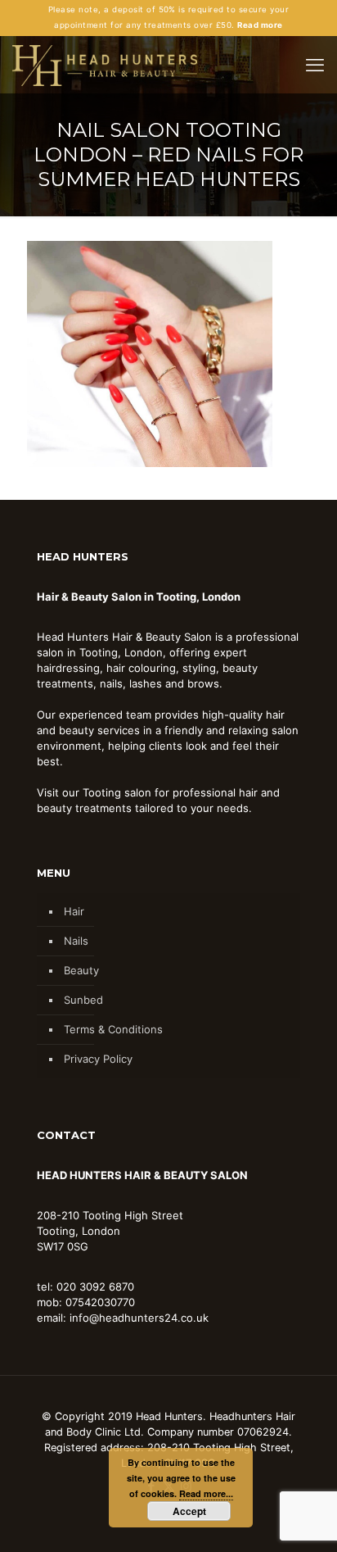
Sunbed (83, 999)
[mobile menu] (315, 65)
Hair (74, 911)
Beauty (81, 970)
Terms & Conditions (113, 1029)
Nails (76, 940)
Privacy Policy (98, 1058)
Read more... (206, 1493)
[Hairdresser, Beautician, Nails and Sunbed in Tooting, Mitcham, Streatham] (104, 64)
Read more (259, 24)
